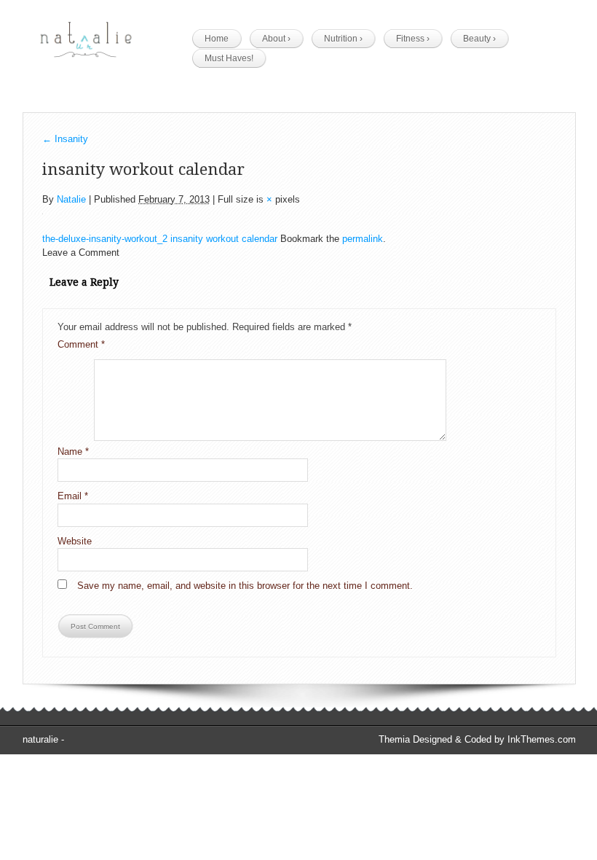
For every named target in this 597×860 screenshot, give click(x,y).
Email (73, 495)
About (276, 39)
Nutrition (343, 39)
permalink (362, 238)
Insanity (65, 138)
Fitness (413, 39)
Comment (81, 344)
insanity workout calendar (223, 238)
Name (73, 451)
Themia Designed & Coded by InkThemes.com (477, 739)
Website (75, 541)
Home (217, 39)
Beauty (479, 39)
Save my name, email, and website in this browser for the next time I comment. (245, 585)
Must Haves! (229, 58)
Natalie (71, 199)
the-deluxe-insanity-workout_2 (104, 238)
